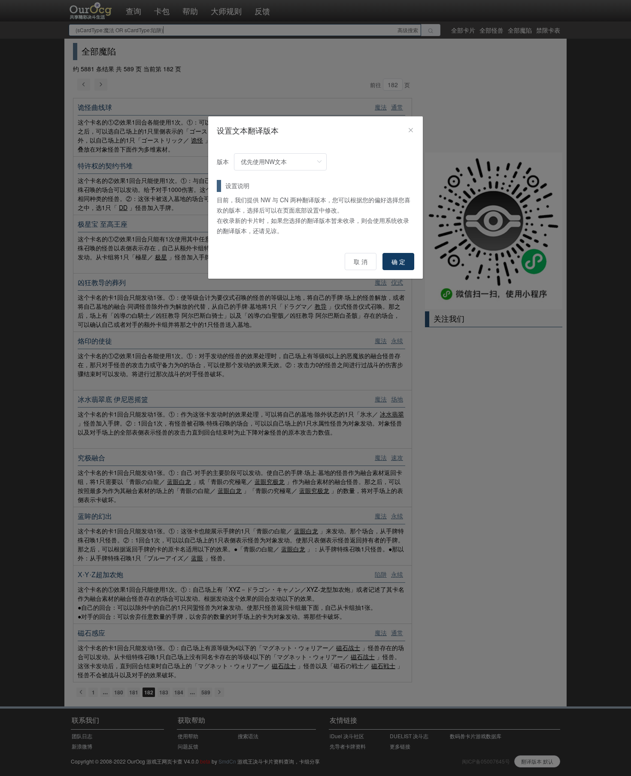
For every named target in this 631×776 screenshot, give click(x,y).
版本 (223, 161)
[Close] (410, 130)
